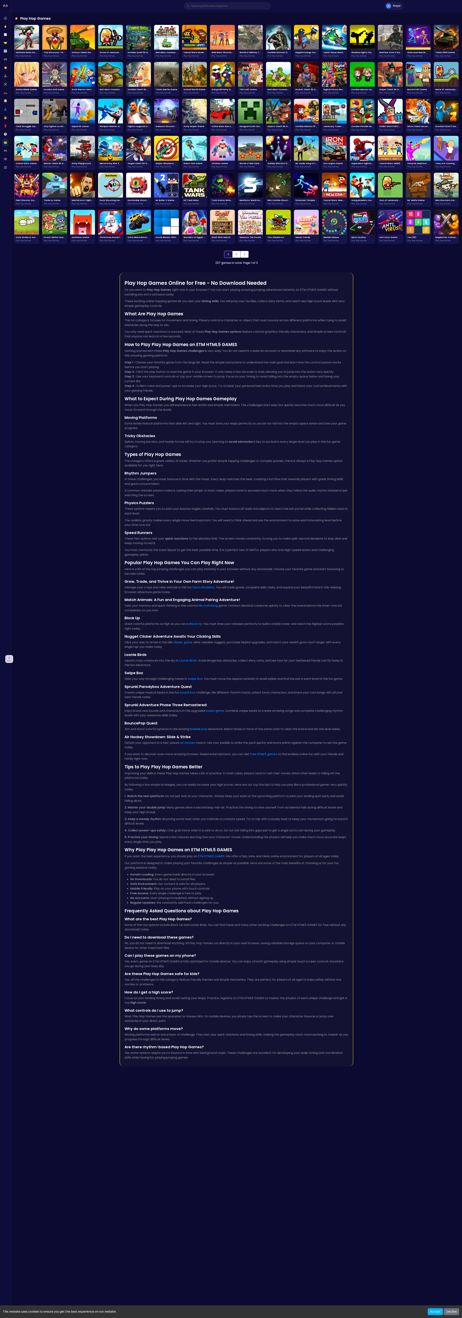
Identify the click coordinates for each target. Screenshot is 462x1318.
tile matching (208, 606)
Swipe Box (195, 679)
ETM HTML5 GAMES (211, 856)
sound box (187, 692)
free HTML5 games (263, 754)
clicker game (182, 642)
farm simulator (203, 587)
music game (215, 711)
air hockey (187, 743)
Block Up (195, 624)
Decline (451, 1312)
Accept (435, 1312)
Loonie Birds (188, 660)
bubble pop (198, 729)
